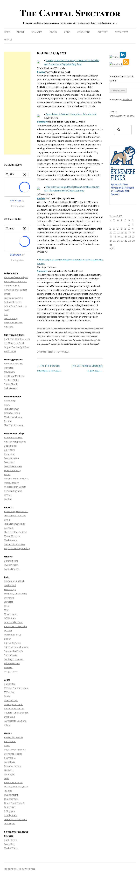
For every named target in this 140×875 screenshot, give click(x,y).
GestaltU (8, 770)
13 (122, 232)
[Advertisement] (17, 103)
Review (41, 71)
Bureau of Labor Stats (15, 281)
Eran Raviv (10, 761)
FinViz (7, 696)
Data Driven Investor (14, 749)
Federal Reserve (12, 302)
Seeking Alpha (11, 380)
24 (111, 240)
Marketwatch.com (13, 417)
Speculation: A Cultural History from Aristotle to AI (71, 114)
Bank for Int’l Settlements (17, 338)
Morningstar (10, 614)
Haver (7, 474)
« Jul (112, 248)
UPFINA (7, 495)
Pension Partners (13, 490)
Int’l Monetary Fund (14, 343)
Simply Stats (10, 815)
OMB (6, 310)
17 (111, 236)
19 (118, 236)
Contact (103, 32)
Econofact (9, 462)
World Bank (10, 351)
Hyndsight (9, 774)
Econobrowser (11, 458)
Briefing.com (10, 839)
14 (126, 232)
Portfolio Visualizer (14, 708)
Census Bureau (12, 285)
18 (114, 236)
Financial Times (12, 412)
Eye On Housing (12, 470)
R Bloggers (10, 811)
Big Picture (9, 449)
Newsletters (121, 32)
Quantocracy (11, 798)
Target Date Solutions (15, 720)
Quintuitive (9, 807)
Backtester (9, 683)
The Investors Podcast (15, 531)
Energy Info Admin (13, 297)
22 (129, 236)
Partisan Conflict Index (15, 626)
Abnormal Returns (13, 363)
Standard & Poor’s (13, 651)
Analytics (37, 32)
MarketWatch (11, 848)
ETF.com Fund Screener (16, 688)
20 (122, 236)
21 (126, 236)
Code (67, 32)
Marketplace (10, 540)
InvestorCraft (11, 700)
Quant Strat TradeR (14, 803)
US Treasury (10, 318)
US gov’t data (11, 671)
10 (111, 232)
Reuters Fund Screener (16, 712)
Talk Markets (10, 388)
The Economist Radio (15, 523)
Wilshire (8, 667)
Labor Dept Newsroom (15, 306)
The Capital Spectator (70, 13)
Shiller (7, 638)
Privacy (8, 39)
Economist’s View (13, 466)
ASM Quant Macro (13, 737)
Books (53, 32)
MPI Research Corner (15, 486)
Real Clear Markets (14, 375)
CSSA (7, 745)
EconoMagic (10, 589)
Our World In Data (13, 622)
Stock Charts (10, 655)
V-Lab (7, 724)
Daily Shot (9, 453)
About (20, 32)
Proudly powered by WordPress (19, 868)
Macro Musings (12, 536)
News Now (9, 371)
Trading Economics (13, 659)
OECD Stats (10, 618)
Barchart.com (11, 560)
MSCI (6, 610)
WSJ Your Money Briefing (17, 548)
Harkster (8, 367)
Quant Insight (11, 794)
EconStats (9, 597)
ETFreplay (9, 692)
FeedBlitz (127, 99)
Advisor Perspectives (15, 441)
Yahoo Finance (11, 568)
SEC (6, 314)
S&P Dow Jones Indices (16, 646)
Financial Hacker (13, 766)
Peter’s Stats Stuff (13, 782)
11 (114, 232)
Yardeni (8, 499)
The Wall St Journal (13, 425)
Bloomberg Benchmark (16, 511)
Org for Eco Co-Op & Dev (16, 347)
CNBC (7, 404)
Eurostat (8, 601)
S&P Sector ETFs (12, 642)
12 (118, 232)
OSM (6, 778)
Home (7, 32)
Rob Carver (10, 741)
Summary (42, 121)
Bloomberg (9, 400)
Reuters (8, 421)
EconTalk (8, 527)
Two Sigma (9, 823)
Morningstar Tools (13, 704)
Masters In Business (14, 544)
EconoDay (9, 844)
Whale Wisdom (12, 663)
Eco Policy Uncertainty (15, 593)
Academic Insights (13, 437)
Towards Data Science (15, 819)
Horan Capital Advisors (16, 478)
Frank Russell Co (12, 634)
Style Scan (9, 716)
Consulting (83, 32)
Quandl (8, 630)
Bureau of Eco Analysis (16, 277)
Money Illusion (11, 482)
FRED (6, 605)
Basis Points (10, 445)
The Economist (11, 408)
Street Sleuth (11, 384)
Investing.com (11, 564)
